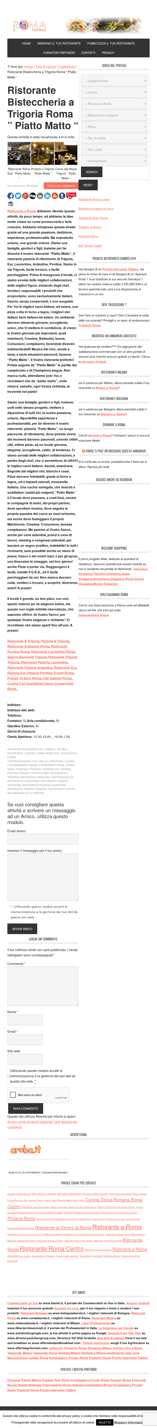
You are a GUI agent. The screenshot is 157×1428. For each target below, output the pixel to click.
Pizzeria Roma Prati (45, 1219)
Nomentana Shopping (108, 579)
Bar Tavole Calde (89, 245)
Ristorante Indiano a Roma (50, 1240)
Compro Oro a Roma (127, 1348)
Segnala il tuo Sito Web (124, 1333)
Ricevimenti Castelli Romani (20, 1228)
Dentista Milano (69, 1353)
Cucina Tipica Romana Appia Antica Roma (64, 1200)
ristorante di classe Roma (117, 1234)
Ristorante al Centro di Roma (63, 1227)
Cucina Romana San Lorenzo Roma (25, 1200)
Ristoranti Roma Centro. (19, 1256)
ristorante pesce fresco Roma (78, 1240)
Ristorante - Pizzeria (21, 753)
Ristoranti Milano (104, 1318)
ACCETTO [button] (105, 1422)
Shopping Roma (75, 1348)
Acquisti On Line (66, 1308)
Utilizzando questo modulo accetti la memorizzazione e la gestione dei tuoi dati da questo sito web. (42, 1076)
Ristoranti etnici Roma (93, 218)
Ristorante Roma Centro (52, 1248)
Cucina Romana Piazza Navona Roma (127, 1193)
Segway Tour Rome (56, 1380)
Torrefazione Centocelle (91, 1256)
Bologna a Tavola (113, 414)
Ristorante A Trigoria (23, 641)
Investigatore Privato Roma (68, 1358)
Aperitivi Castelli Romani (19, 1193)
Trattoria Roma (128, 1256)
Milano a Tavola (107, 387)
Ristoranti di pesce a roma (95, 208)
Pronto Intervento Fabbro (120, 269)
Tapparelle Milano (20, 1353)
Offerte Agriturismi (96, 1343)
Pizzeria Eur (16, 673)
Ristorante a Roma (21, 211)
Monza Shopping (105, 583)
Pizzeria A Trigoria (55, 641)
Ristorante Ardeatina (35, 777)
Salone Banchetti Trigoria (27, 657)
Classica (49, 749)
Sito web (13, 1051)
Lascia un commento (61, 185)
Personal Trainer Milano (24, 1380)
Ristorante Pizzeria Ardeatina (29, 667)
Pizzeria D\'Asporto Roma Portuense (82, 1212)
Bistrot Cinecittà (100, 1193)
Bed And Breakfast (110, 1338)
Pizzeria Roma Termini (67, 1219)
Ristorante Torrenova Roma (98, 1249)
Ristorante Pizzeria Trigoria (27, 789)
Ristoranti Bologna (33, 1313)
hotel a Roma (101, 435)
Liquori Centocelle (58, 1207)
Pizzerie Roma (88, 236)
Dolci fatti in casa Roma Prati (35, 1207)
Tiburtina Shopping (107, 573)
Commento (16, 963)
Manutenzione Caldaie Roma (27, 1358)
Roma (41, 753)
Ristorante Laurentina (23, 781)
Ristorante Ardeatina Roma (28, 646)
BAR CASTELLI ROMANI (43, 1193)
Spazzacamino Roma (93, 615)
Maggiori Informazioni (130, 1422)
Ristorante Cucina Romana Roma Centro (84, 1234)
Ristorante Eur (65, 667)
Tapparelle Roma (45, 1353)
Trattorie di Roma (89, 227)
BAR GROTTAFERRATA (69, 1193)
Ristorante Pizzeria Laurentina (44, 662)
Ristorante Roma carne (94, 199)
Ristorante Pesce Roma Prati (107, 1240)
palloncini (56, 1348)
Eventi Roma (64, 673)
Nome (12, 1011)
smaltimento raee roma (123, 1353)
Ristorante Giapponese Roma (21, 1240)
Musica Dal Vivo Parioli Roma (82, 1207)
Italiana (62, 749)
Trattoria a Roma (111, 1256)
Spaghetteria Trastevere (43, 1256)
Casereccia (34, 749)
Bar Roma (87, 1193)
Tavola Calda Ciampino (67, 1256)
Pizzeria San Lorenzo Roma (92, 1219)
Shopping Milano (100, 1348)
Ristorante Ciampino (54, 1234)
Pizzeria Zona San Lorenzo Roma (123, 1219)
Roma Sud (52, 753)
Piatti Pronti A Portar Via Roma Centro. (116, 1207)
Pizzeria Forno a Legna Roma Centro (119, 1212)
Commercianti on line (22, 1303)
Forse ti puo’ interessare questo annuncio (116, 451)
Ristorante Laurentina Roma (53, 651)
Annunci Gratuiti (94, 361)
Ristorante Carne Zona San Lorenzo (25, 1234)
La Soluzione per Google (116, 1328)
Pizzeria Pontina (39, 673)
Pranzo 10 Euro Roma (24, 678)
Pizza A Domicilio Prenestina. (50, 1212)
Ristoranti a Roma (129, 1249)
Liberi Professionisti (96, 1323)
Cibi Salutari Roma (57, 678)
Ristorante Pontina (61, 789)
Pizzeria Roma (21, 1218)
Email (12, 1031)
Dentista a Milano (93, 1353)
